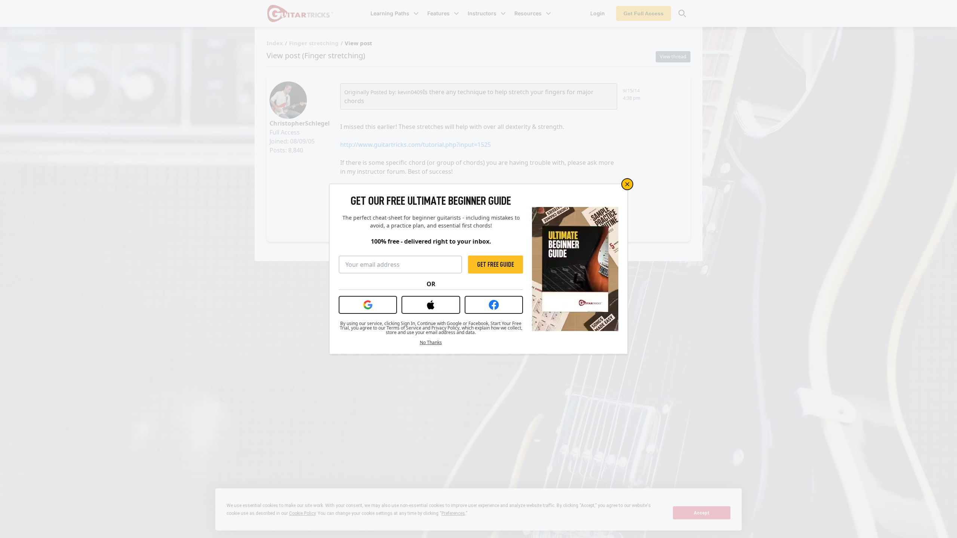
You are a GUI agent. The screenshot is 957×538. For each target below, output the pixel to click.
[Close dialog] (627, 184)
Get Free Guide (495, 264)
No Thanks (431, 342)
